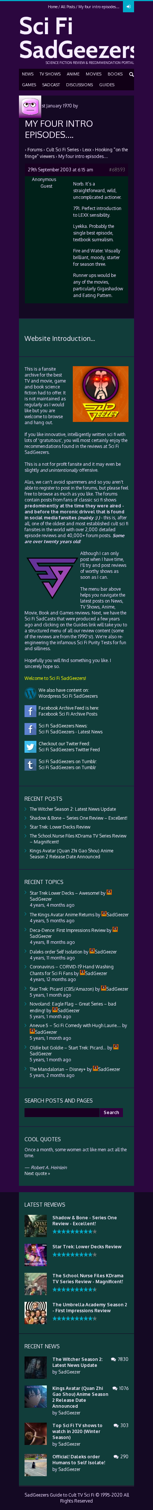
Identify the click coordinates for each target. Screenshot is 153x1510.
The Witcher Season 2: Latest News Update (73, 809)
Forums (34, 149)
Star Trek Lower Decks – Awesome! (65, 893)
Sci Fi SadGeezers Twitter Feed (68, 749)
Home (53, 6)
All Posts (68, 6)
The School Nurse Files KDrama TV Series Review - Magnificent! (87, 1278)
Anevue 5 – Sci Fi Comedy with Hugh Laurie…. (75, 1025)
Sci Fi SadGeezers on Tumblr (66, 767)
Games (29, 84)
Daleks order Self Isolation (56, 952)
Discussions (79, 84)
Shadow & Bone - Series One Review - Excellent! (84, 1220)
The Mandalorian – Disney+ (58, 1069)
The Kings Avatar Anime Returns (62, 914)
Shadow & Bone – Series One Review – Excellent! (78, 818)
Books (115, 74)
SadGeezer (69, 1372)
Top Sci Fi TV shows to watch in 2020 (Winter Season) (77, 1431)
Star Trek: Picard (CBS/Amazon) (62, 989)
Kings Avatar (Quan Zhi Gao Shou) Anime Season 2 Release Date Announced (71, 853)
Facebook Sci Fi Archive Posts (66, 714)
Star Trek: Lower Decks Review (60, 827)
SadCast (51, 84)
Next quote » (37, 1173)
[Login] (128, 6)
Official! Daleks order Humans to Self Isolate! (78, 1459)
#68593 (117, 169)
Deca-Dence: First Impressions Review (67, 930)
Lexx (86, 149)
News (27, 74)
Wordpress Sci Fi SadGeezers (67, 696)
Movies (93, 74)
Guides (106, 84)
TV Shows (50, 74)
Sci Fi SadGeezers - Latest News (69, 732)
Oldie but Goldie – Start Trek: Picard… (68, 1048)
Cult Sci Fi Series (62, 149)
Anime (73, 74)
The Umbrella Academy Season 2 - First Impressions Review (89, 1307)
